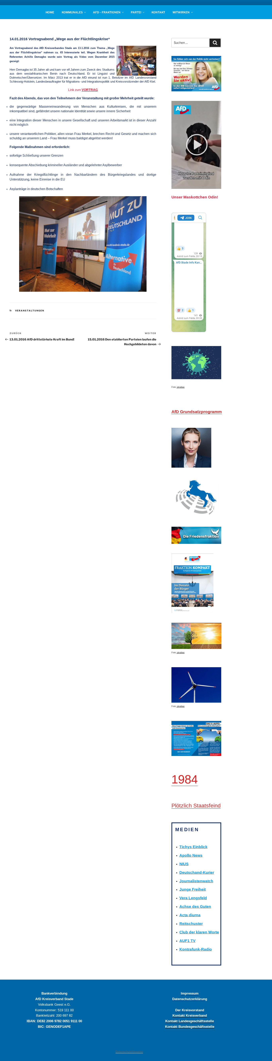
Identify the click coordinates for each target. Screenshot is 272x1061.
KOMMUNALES (72, 12)
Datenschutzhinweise (129, 1051)
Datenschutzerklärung (189, 999)
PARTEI (136, 12)
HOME (50, 12)
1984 (184, 779)
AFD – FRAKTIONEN (106, 12)
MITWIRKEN (181, 12)
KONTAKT (158, 12)
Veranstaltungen (29, 310)
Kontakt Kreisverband (189, 1015)
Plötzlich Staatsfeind (196, 806)
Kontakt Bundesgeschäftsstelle (189, 1027)
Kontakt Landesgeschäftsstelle (189, 1021)
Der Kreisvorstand (189, 1010)
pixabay (180, 387)
